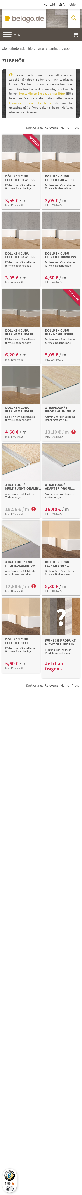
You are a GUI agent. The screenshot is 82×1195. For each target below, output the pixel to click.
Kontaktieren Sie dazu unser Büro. (42, 93)
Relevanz (51, 127)
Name (65, 127)
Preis (75, 127)
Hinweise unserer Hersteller (30, 103)
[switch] (10, 1188)
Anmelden (68, 4)
